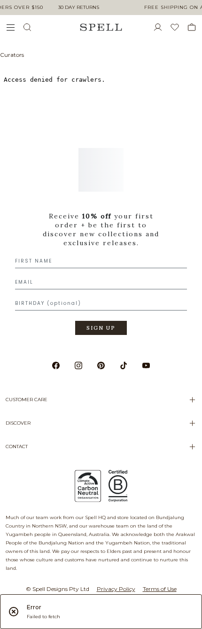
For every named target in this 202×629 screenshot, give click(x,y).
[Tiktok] (123, 365)
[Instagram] (78, 365)
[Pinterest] (101, 365)
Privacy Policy (116, 588)
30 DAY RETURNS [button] (78, 7)
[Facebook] (56, 365)
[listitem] (101, 247)
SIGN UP (101, 328)
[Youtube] (146, 365)
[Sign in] (161, 27)
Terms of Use (160, 588)
